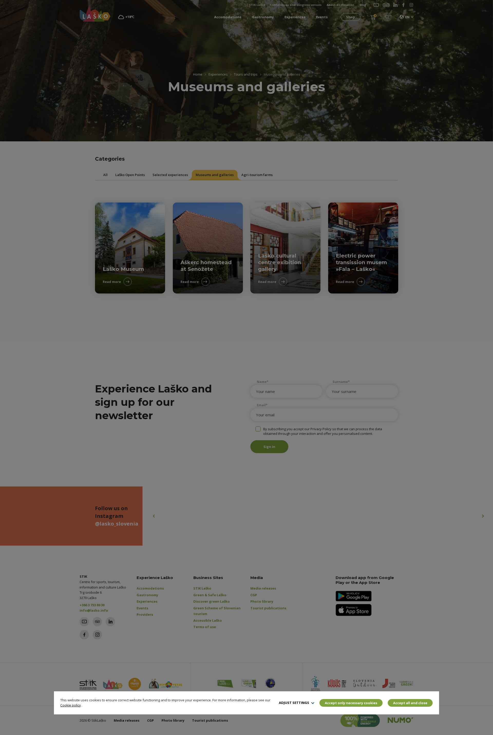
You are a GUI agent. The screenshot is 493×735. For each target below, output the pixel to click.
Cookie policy (70, 705)
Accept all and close (410, 703)
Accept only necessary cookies (351, 703)
